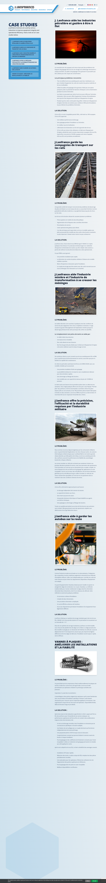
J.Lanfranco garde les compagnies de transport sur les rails (23, 48)
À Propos (49, 10)
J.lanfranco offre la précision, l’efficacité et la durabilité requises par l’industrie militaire (24, 62)
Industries (34, 10)
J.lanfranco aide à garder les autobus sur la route (24, 69)
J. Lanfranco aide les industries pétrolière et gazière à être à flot (22, 42)
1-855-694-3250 (72, 5)
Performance (25, 10)
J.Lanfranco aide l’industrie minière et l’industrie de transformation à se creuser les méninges (24, 54)
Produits (17, 10)
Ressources (42, 10)
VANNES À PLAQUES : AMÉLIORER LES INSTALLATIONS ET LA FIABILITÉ (22, 74)
